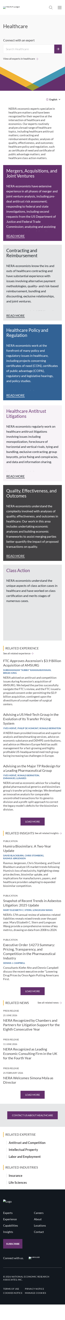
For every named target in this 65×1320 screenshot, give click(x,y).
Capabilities (10, 1225)
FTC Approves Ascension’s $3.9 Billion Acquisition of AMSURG (32, 663)
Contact (39, 1232)
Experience (10, 1219)
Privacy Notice (34, 1288)
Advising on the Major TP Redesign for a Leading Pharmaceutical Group (32, 768)
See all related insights (47, 833)
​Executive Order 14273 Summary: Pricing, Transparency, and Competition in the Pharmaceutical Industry (29, 951)
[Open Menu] (59, 7)
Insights (8, 1232)
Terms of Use (11, 1288)
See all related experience (16, 653)
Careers (39, 1213)
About (38, 1219)
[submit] (58, 49)
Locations (40, 1225)
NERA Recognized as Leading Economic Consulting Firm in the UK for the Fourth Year (30, 1053)
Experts (8, 1213)
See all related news (48, 1002)
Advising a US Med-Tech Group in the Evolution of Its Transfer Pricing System (31, 718)
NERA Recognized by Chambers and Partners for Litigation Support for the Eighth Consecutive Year (31, 1024)
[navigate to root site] (7, 1201)
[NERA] (11, 7)
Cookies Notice (12, 1293)
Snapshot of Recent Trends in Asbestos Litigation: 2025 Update (32, 903)
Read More (15, 236)
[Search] (51, 7)
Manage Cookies (35, 1293)
